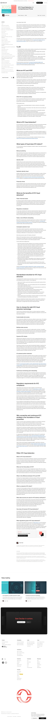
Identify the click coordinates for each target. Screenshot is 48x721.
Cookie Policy (39, 716)
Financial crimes (4, 35)
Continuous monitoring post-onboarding (7, 54)
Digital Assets (19, 660)
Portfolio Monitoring (30, 644)
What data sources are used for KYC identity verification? (7, 68)
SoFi (27, 660)
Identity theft (3, 32)
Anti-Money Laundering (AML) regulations (23, 391)
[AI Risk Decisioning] (4, 646)
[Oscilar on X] (5, 659)
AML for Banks (19, 654)
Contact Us (18, 672)
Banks (18, 663)
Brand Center (19, 679)
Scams (38, 647)
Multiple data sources (4, 50)
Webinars (38, 663)
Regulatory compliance (5, 40)
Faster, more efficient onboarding (6, 41)
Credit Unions (19, 666)
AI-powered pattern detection (5, 53)
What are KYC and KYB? (5, 25)
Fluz (27, 666)
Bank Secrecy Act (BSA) (38, 388)
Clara (28, 664)
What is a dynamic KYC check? (6, 66)
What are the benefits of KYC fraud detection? (7, 37)
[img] (4, 2)
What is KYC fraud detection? (6, 28)
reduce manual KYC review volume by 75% (38, 443)
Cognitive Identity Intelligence (6, 644)
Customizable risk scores (5, 49)
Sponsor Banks (19, 664)
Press (18, 675)
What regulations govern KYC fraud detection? (8, 71)
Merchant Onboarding (20, 644)
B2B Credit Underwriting (30, 643)
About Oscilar (19, 671)
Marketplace (39, 667)
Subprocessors (19, 678)
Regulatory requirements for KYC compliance (8, 56)
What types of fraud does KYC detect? (7, 29)
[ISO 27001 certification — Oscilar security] (6, 662)
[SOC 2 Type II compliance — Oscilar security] (3, 662)
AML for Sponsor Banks (20, 652)
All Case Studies (29, 667)
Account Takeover (40, 643)
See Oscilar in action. (5, 72)
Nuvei (28, 663)
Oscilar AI (3, 643)
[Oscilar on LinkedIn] (2, 659)
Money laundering (4, 31)
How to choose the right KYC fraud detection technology (8, 47)
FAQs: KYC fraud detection (5, 60)
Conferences (39, 664)
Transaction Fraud (40, 644)
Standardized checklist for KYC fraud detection (7, 45)
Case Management (20, 655)
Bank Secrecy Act (37, 522)
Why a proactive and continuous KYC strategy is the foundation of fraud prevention (7, 58)
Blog (38, 660)
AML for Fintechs (19, 651)
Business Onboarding (20, 643)
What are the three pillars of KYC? (6, 63)
